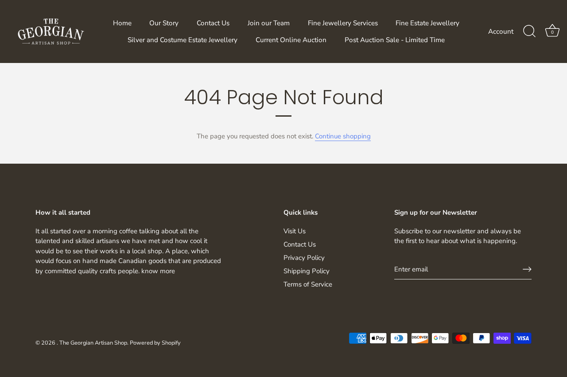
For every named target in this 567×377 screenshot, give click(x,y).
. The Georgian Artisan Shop (92, 343)
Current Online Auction (291, 39)
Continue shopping (343, 136)
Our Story (164, 23)
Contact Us (213, 23)
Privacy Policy (304, 257)
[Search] (529, 31)
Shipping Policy (307, 271)
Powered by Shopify (155, 343)
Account (500, 31)
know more (158, 271)
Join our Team (269, 23)
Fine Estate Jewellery (427, 23)
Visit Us (295, 231)
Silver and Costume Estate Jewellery (182, 39)
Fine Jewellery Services (343, 23)
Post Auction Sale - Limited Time (395, 39)
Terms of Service (308, 284)
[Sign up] (527, 269)
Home (122, 23)
